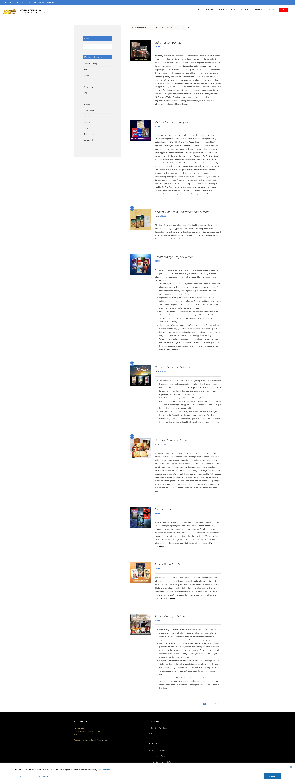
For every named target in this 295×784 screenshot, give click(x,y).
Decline (22, 776)
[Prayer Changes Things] (140, 615)
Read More (106, 769)
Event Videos (89, 110)
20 (215, 704)
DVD (86, 93)
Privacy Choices (42, 776)
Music (86, 128)
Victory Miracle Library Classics (175, 122)
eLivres (87, 105)
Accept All (272, 776)
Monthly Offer (89, 122)
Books (86, 75)
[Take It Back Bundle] (140, 42)
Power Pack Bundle (168, 564)
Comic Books (89, 87)
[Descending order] (156, 27)
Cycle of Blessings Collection (174, 367)
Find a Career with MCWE (161, 762)
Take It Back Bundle (168, 42)
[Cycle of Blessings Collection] (140, 366)
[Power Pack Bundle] (140, 564)
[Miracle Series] (140, 508)
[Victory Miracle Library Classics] (140, 121)
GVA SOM (88, 116)
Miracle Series (164, 509)
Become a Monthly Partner (161, 734)
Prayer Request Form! (99, 740)
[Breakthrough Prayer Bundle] (140, 256)
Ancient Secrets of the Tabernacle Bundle (182, 212)
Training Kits (89, 134)
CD (85, 81)
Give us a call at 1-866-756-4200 (87, 731)
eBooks (87, 99)
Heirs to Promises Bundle (171, 440)
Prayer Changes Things (170, 616)
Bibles (86, 69)
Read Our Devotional (159, 728)
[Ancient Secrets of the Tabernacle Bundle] (140, 211)
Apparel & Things (90, 63)
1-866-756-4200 (46, 2)
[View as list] (188, 27)
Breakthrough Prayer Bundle (174, 257)
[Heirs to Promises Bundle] (140, 439)
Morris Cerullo (161, 522)
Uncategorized (89, 140)
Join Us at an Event (158, 756)
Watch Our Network (158, 750)
